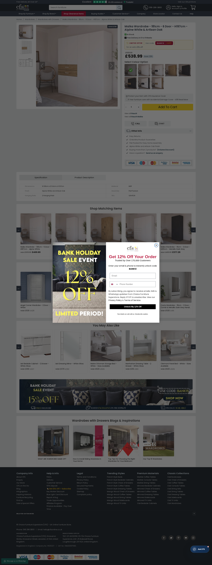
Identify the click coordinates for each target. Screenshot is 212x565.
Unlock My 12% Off (132, 307)
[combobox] (114, 284)
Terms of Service (132, 300)
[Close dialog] (156, 245)
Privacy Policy (115, 300)
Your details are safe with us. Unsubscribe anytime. (132, 314)
